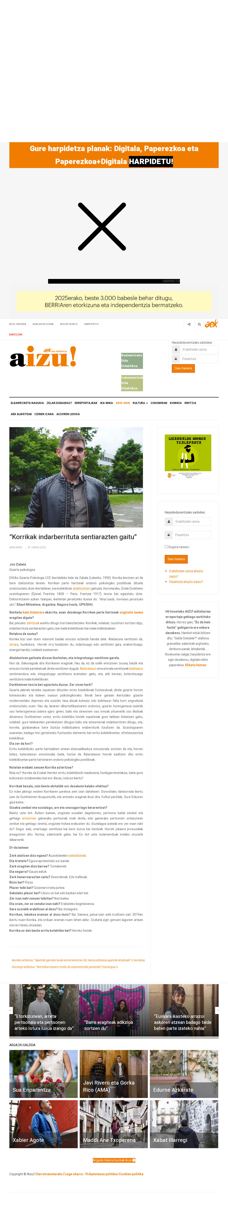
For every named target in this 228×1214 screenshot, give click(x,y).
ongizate (126, 612)
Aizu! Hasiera (17, 324)
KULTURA (139, 403)
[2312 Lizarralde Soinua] (188, 456)
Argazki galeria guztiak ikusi (112, 1160)
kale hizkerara (33, 612)
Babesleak (15, 335)
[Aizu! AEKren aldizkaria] (42, 356)
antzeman (29, 818)
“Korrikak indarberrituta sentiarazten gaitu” (73, 537)
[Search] (199, 324)
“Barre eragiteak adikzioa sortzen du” (108, 1025)
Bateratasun (88, 668)
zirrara (13, 644)
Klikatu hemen (195, 665)
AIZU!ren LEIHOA (68, 414)
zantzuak (32, 623)
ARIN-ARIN (123, 403)
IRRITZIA (190, 403)
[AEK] (211, 323)
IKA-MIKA (106, 403)
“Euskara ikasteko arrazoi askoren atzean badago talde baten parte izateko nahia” (183, 1022)
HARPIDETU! (151, 161)
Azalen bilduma (43, 324)
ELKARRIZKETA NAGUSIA (27, 403)
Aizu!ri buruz (68, 324)
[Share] (189, 324)
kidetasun (136, 668)
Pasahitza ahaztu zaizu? (186, 582)
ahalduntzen (81, 588)
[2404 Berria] (114, 301)
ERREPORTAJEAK (86, 403)
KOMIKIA (176, 403)
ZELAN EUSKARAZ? (59, 403)
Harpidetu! (91, 324)
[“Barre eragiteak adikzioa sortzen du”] (114, 1010)
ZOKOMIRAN (159, 403)
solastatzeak (77, 855)
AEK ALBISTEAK (21, 414)
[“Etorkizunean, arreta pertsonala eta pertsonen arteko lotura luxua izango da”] (44, 1010)
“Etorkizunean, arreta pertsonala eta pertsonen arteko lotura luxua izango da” (44, 1022)
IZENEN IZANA (44, 414)
